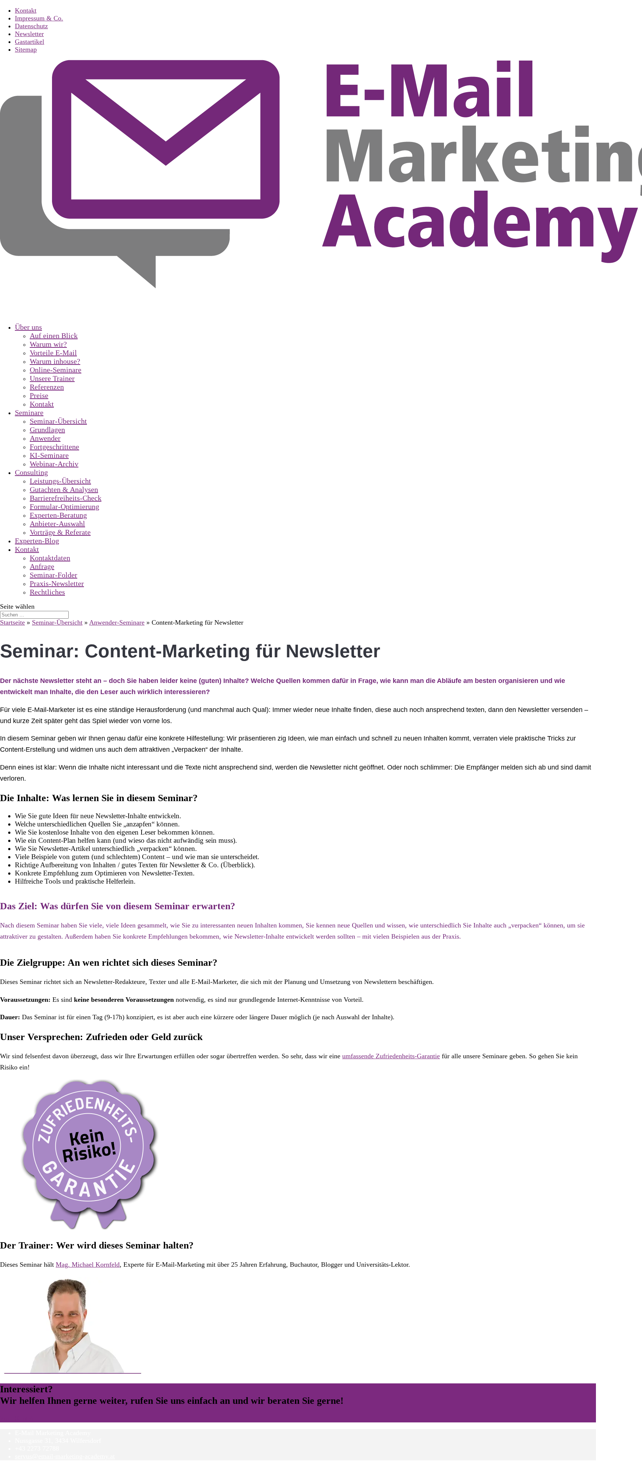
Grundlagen (47, 429)
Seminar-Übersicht (58, 421)
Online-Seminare (55, 370)
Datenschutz (31, 26)
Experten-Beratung (58, 515)
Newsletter (29, 34)
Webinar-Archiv (54, 464)
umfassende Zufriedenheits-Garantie (391, 1056)
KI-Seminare (49, 455)
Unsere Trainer (52, 378)
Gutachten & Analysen (64, 489)
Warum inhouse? (55, 361)
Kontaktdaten (50, 558)
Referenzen (47, 387)
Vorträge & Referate (60, 532)
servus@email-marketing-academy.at (65, 1456)
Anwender (45, 438)
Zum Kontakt (18, 1418)
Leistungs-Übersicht (60, 481)
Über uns (28, 327)
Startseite (12, 622)
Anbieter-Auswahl (57, 523)
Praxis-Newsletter (57, 583)
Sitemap (26, 49)
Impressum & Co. (39, 18)
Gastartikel (29, 41)
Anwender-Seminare (117, 622)
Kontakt (25, 10)
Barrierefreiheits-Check (65, 498)
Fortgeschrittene (54, 447)
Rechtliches (47, 592)
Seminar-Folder (53, 575)
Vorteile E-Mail (53, 353)
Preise (39, 395)
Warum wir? (48, 344)
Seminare (29, 412)
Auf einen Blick (54, 335)
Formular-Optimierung (64, 506)
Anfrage (42, 566)
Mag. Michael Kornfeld (88, 1264)
